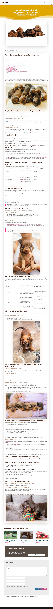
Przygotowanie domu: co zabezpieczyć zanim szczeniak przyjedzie (16, 65)
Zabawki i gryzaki (8, 181)
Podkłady (21, 179)
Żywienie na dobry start (10, 67)
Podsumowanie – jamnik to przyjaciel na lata (13, 75)
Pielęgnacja (32, 2)
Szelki (7, 176)
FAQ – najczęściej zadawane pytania (12, 76)
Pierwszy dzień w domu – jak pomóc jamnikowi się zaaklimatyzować (17, 71)
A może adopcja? (9, 64)
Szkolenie (28, 2)
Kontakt (47, 2)
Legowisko (7, 171)
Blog (44, 2)
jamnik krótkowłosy (16, 224)
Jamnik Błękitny (42, 226)
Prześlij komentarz (41, 588)
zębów (16, 441)
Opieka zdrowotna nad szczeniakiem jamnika (13, 73)
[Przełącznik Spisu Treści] (26, 60)
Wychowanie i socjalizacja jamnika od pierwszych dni (14, 72)
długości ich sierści (17, 444)
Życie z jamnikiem (38, 2)
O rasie (15, 2)
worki (24, 179)
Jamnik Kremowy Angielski (35, 226)
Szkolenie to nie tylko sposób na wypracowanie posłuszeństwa (15, 436)
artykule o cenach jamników (33, 132)
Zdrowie (19, 2)
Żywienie (24, 2)
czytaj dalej (6, 542)
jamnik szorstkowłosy (23, 224)
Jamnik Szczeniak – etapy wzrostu (12, 69)
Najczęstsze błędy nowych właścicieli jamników (14, 74)
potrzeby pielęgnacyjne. (38, 224)
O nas (50, 2)
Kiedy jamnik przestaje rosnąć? (11, 70)
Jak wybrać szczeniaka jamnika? (11, 68)
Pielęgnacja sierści (8, 441)
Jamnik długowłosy (10, 224)
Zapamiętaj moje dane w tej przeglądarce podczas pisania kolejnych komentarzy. (18, 586)
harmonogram (33, 458)
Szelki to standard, (14, 186)
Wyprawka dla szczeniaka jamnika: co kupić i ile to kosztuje (15, 66)
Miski (6, 174)
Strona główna (11, 2)
